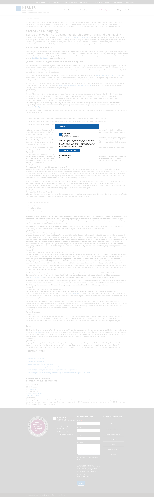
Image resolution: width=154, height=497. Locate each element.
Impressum (71, 158)
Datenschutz (63, 158)
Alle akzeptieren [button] (69, 150)
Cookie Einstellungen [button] (65, 155)
